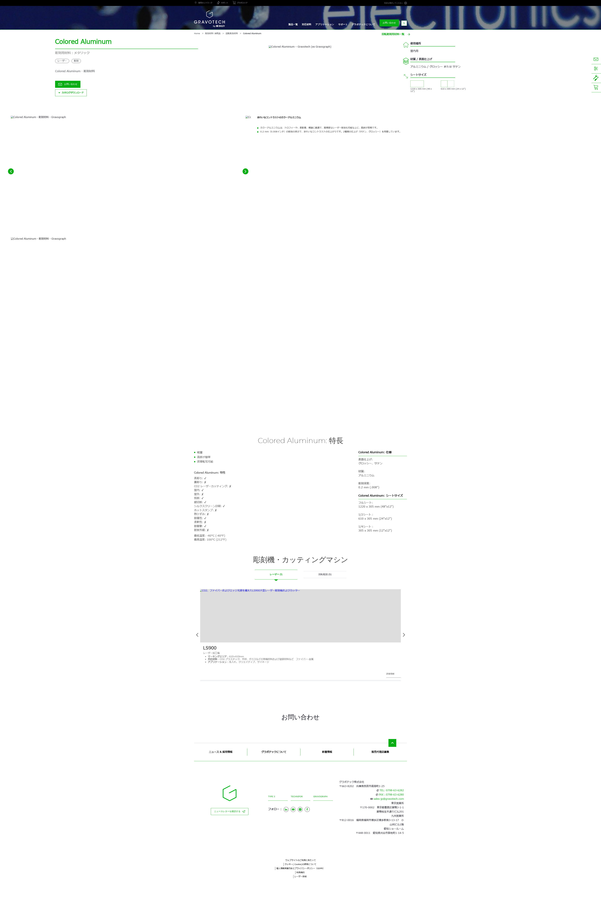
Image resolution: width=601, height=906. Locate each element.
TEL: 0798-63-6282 (392, 790)
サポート (343, 24)
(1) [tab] (276, 574)
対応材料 (306, 24)
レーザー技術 (300, 876)
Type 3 (271, 796)
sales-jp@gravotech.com (389, 799)
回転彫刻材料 (232, 33)
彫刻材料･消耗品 (213, 33)
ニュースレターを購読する (227, 811)
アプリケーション (324, 24)
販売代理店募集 (380, 752)
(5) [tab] (324, 574)
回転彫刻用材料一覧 (393, 34)
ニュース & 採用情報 (220, 752)
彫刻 (76, 61)
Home (197, 33)
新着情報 (327, 752)
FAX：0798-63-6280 (391, 795)
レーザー (62, 61)
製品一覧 (293, 24)
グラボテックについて (363, 24)
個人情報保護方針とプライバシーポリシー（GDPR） (300, 868)
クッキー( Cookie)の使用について (300, 864)
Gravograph (320, 796)
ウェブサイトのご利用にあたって (300, 860)
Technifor (297, 796)
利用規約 (300, 872)
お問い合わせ (389, 23)
